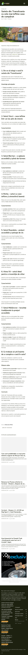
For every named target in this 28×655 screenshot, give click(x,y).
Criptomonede (23, 580)
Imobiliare (3, 9)
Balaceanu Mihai (9, 424)
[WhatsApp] (12, 22)
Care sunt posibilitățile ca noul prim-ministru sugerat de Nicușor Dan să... (13, 454)
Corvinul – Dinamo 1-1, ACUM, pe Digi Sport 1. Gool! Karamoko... (12, 511)
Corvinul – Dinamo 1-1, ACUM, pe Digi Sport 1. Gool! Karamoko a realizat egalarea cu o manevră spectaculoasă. (7, 639)
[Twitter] (5, 22)
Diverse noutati (4, 462)
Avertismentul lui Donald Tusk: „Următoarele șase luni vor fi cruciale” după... (11, 540)
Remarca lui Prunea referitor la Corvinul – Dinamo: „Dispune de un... (13, 483)
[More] (15, 22)
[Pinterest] (9, 22)
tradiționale (14, 54)
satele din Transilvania (7, 427)
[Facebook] (2, 22)
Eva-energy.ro (20, 649)
